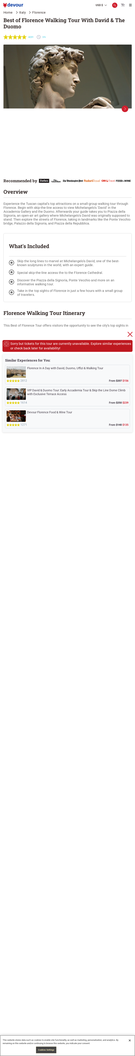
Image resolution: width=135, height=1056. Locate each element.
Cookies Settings (46, 1050)
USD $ (99, 5)
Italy (22, 12)
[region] (67, 1045)
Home (8, 12)
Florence (39, 12)
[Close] (129, 1040)
